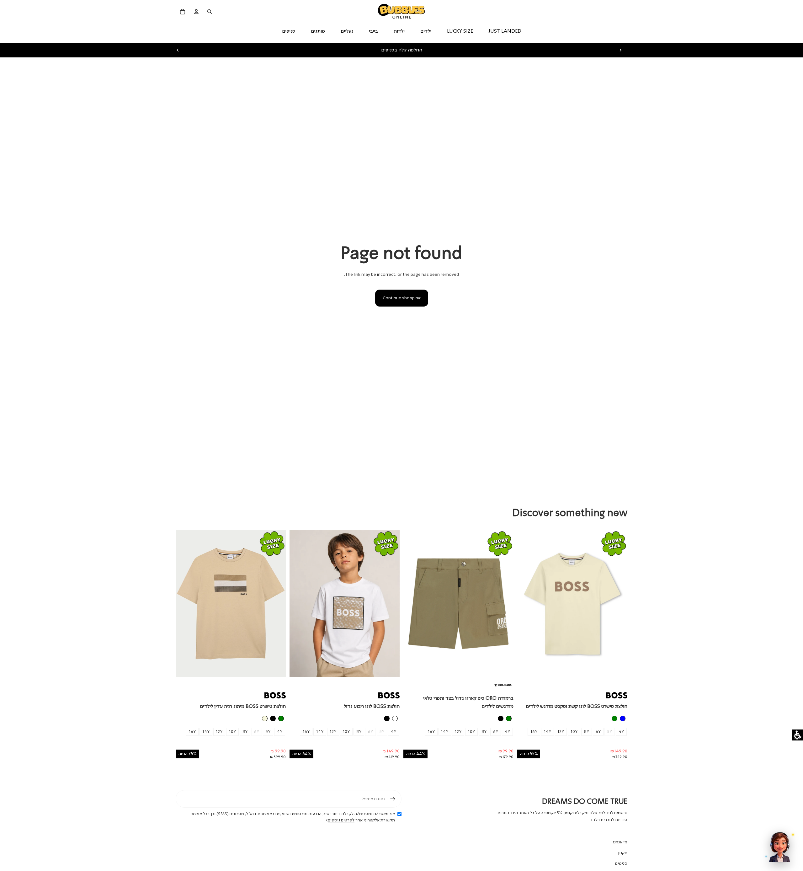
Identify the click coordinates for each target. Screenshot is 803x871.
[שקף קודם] (178, 50)
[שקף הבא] (620, 50)
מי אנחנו (620, 842)
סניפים (621, 863)
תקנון (622, 853)
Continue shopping (402, 298)
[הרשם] (393, 799)
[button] (797, 734)
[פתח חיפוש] (209, 12)
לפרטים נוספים (341, 820)
